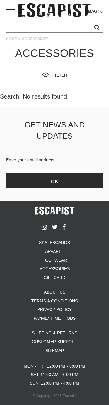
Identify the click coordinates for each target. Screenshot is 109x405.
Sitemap (54, 350)
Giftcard (54, 277)
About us (54, 292)
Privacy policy (54, 309)
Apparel (54, 251)
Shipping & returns (54, 332)
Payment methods (55, 318)
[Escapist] (54, 11)
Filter (59, 75)
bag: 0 (95, 11)
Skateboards (54, 242)
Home (11, 39)
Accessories (55, 268)
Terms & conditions (54, 301)
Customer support (55, 341)
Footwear (54, 260)
